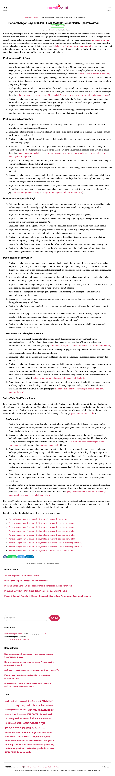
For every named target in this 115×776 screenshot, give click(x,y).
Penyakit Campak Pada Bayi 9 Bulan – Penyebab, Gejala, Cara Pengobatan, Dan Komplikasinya (47, 596)
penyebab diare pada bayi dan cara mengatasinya (41, 153)
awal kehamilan (9, 705)
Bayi (31, 17)
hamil (16, 714)
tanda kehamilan (24, 752)
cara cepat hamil (12, 710)
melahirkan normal (34, 740)
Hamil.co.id (14, 767)
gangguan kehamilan (41, 709)
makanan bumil (10, 736)
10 (23, 639)
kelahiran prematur (100, 40)
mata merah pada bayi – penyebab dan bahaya (29, 495)
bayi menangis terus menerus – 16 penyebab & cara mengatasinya (49, 95)
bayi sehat (39, 705)
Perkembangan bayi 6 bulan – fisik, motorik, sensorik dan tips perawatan (42, 538)
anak (7, 701)
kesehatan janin (12, 732)
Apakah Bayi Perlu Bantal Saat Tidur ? (21, 575)
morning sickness (14, 744)
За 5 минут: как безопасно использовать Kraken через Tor (32, 670)
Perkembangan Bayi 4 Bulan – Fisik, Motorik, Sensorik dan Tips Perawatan (40, 586)
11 (25, 639)
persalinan (50, 748)
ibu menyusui (12, 718)
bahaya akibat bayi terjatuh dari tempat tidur (62, 192)
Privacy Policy (47, 767)
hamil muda (22, 714)
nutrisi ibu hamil (38, 744)
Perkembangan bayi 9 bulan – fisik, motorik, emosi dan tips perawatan (41, 550)
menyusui (49, 740)
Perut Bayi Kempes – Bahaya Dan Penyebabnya (26, 581)
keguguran (24, 718)
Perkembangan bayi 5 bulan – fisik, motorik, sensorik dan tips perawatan (42, 535)
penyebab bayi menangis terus (95, 95)
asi (39, 701)
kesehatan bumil (18, 728)
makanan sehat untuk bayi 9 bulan (94, 345)
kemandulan (47, 718)
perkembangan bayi (49, 445)
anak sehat (33, 701)
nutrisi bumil (28, 744)
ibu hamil (33, 714)
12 (28, 639)
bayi (17, 705)
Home (27, 17)
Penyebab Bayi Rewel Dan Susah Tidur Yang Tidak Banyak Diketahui (35, 591)
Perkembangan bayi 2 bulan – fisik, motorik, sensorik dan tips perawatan (42, 523)
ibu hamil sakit (46, 714)
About (21, 767)
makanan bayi (29, 732)
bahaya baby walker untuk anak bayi (94, 73)
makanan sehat (41, 736)
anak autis (14, 701)
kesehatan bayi (41, 563)
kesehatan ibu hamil (38, 728)
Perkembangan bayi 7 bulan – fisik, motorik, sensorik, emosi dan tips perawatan (45, 542)
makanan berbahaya (44, 732)
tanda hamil (10, 752)
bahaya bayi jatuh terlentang (27, 192)
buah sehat (49, 705)
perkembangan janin (36, 748)
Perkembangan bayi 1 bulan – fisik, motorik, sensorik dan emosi (38, 519)
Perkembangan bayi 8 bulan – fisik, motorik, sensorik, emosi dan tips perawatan (45, 546)
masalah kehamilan (15, 740)
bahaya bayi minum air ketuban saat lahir (74, 46)
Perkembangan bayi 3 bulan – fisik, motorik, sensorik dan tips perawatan (42, 527)
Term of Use (37, 767)
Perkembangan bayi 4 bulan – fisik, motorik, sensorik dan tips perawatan (42, 531)
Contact (56, 767)
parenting (49, 744)
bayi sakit (26, 705)
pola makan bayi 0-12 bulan (64, 345)
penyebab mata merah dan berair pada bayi (86, 491)
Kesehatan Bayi (38, 17)
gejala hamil (8, 714)
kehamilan (36, 718)
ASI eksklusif (47, 701)
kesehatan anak (13, 722)
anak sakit (24, 701)
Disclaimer (27, 767)
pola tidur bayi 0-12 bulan (83, 413)
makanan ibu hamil (24, 736)
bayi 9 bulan (32, 563)
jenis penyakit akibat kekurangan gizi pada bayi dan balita (58, 378)
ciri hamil (23, 709)
